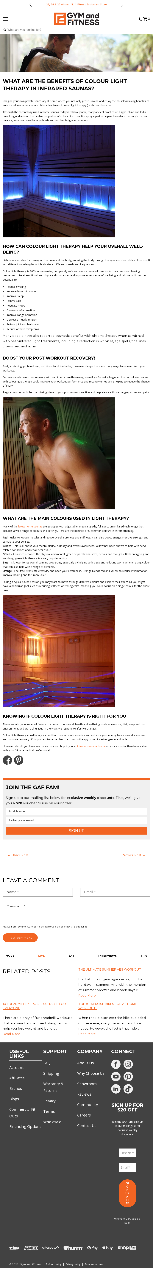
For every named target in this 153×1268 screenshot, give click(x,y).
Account (16, 1067)
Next (122, 4)
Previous (31, 4)
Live (41, 955)
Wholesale (52, 1121)
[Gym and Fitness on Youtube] (116, 1076)
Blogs (14, 1098)
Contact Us (86, 1125)
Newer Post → (134, 855)
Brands (15, 1088)
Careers (84, 1115)
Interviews (107, 955)
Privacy (49, 1100)
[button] (145, 18)
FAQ (46, 1062)
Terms (49, 1111)
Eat (71, 955)
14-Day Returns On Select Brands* (99, 4)
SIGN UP (77, 830)
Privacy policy (73, 1264)
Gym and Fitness (31, 1264)
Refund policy (53, 1264)
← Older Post (18, 855)
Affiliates (17, 1077)
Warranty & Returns (53, 1087)
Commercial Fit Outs (22, 1113)
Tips (144, 955)
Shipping (51, 1073)
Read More (87, 995)
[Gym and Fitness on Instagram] (128, 1064)
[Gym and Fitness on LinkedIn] (116, 1089)
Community (87, 1104)
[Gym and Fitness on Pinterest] (128, 1076)
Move (10, 955)
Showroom (87, 1083)
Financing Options (25, 1126)
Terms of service (94, 1264)
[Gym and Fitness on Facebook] (116, 1064)
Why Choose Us (90, 1073)
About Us (85, 1062)
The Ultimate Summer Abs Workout (109, 969)
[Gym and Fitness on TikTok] (128, 1089)
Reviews (84, 1094)
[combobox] (76, 30)
